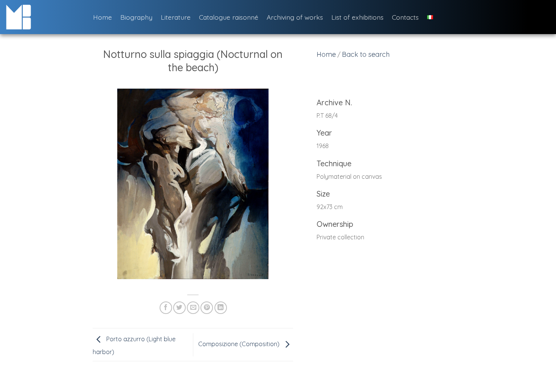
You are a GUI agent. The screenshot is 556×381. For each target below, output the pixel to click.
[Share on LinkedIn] (220, 307)
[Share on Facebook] (166, 307)
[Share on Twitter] (179, 307)
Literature (176, 17)
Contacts (405, 17)
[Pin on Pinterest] (206, 307)
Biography (136, 17)
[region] (397, 174)
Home (102, 17)
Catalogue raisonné (228, 17)
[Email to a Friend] (193, 307)
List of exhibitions (357, 17)
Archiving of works (295, 17)
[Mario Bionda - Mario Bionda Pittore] (44, 17)
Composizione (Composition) (239, 344)
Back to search (366, 54)
